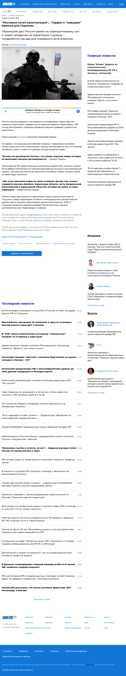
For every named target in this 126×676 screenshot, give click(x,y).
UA (4, 11)
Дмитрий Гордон (42, 243)
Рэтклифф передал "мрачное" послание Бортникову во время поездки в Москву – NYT (104, 114)
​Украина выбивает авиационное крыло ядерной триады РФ (36, 427)
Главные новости (101, 55)
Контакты (39, 651)
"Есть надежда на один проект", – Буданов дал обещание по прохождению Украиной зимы (104, 171)
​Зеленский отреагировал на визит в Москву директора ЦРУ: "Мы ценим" (105, 144)
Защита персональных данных (16, 656)
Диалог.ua (90, 665)
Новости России (25, 243)
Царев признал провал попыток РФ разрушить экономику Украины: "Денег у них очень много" (104, 98)
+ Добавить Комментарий (21, 253)
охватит (48, 220)
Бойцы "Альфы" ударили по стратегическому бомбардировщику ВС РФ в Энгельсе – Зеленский (102, 68)
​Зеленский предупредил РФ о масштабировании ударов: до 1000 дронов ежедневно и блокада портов (105, 129)
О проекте (7, 651)
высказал (22, 137)
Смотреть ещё (41, 599)
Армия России (9, 243)
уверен (24, 227)
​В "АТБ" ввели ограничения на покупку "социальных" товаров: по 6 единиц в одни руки (105, 84)
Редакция (23, 651)
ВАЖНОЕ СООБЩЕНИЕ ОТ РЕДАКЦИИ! (22, 237)
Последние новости (18, 303)
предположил (34, 215)
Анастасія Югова (17, 45)
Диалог (4, 15)
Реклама (54, 651)
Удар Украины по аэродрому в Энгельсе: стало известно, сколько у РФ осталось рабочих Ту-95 (105, 158)
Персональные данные (76, 651)
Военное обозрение (16, 15)
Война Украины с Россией (64, 243)
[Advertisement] (42, 277)
